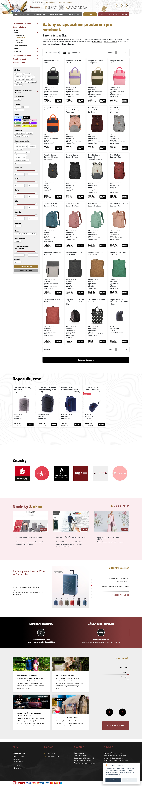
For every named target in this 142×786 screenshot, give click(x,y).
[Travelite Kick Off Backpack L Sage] (97, 225)
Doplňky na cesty (74, 14)
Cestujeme (124, 14)
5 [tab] (120, 506)
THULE (29, 79)
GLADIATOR (31, 76)
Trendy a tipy (112, 14)
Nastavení (130, 780)
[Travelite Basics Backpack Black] (75, 176)
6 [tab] (91, 594)
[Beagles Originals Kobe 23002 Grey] (53, 273)
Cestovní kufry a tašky (22, 14)
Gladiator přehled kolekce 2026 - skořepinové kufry (118, 580)
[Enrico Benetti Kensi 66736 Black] (75, 273)
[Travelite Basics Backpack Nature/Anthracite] (97, 176)
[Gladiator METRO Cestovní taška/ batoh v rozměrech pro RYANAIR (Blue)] (71, 406)
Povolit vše (113, 780)
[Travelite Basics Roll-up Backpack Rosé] (119, 225)
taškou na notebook (110, 41)
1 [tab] (112, 506)
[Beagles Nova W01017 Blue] (53, 128)
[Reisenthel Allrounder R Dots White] (97, 321)
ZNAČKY (102, 14)
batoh (110, 39)
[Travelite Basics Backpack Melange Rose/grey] (75, 128)
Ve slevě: (75, 52)
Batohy (59, 2)
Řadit (45, 52)
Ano (17, 262)
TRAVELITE (19, 82)
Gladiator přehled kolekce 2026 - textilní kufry (115, 587)
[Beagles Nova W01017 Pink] (119, 81)
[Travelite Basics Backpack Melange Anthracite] (53, 176)
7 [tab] (91, 597)
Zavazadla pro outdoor (56, 14)
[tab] (126, 505)
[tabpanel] (30, 531)
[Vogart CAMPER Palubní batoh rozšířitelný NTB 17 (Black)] (47, 406)
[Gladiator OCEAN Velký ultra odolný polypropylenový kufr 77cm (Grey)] (24, 406)
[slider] (16, 171)
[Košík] (127, 5)
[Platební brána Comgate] (19, 782)
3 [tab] (116, 506)
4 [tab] (118, 506)
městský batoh (97, 41)
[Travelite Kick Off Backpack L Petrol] (53, 225)
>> (126, 52)
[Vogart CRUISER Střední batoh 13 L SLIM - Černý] (119, 321)
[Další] (109, 712)
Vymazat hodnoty (26, 270)
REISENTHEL (20, 79)
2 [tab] (114, 506)
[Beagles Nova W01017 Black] (53, 81)
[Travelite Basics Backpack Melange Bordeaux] (97, 128)
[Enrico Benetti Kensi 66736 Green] (119, 273)
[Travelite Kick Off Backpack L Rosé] (75, 225)
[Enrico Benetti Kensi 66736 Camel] (97, 273)
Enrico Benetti (20, 76)
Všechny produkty (20, 62)
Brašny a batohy (50, 2)
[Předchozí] (122, 712)
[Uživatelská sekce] (122, 5)
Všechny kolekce (121, 595)
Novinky (126, 672)
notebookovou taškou (58, 39)
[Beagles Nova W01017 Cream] (75, 81)
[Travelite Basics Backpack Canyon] (119, 176)
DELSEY (27, 73)
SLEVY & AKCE (90, 14)
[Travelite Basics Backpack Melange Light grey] (119, 128)
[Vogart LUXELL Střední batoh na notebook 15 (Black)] (75, 321)
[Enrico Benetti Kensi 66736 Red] (53, 321)
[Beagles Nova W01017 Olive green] (97, 81)
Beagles (18, 73)
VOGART (19, 84)
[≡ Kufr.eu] (69, 8)
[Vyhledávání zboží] (117, 5)
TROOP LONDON (31, 82)
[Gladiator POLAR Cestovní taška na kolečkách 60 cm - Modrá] (95, 406)
